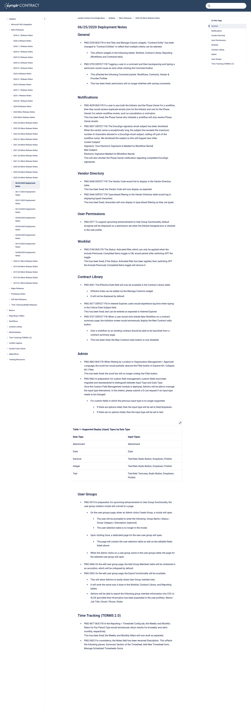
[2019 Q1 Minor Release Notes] (11, 283)
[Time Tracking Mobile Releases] (9, 305)
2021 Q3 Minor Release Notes (25, 150)
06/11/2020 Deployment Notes (25, 193)
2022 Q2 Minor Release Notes (25, 134)
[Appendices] (7, 354)
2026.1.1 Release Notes (23, 46)
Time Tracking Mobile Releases (24, 305)
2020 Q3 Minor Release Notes (25, 172)
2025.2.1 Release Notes (23, 79)
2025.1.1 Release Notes (23, 90)
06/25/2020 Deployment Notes (25, 184)
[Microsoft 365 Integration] (9, 24)
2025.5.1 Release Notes (23, 68)
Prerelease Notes (18, 294)
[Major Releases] (9, 288)
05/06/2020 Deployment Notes (25, 228)
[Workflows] (7, 321)
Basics (12, 310)
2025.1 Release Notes (22, 95)
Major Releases (17, 288)
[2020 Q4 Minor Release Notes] (11, 166)
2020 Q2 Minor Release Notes (25, 177)
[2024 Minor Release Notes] (11, 112)
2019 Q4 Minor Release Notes (25, 266)
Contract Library (15, 327)
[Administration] (7, 332)
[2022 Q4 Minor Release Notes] (11, 123)
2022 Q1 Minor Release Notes (25, 139)
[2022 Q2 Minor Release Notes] (11, 134)
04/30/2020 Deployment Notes (25, 236)
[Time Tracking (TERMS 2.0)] (7, 337)
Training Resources (17, 359)
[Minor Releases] (9, 30)
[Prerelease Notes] (9, 294)
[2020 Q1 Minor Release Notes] (11, 261)
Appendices (14, 354)
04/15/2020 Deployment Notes (25, 245)
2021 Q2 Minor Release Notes (25, 156)
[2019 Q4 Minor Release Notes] (11, 266)
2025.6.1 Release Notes (23, 52)
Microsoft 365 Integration (21, 24)
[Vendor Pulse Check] (7, 348)
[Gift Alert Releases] (9, 299)
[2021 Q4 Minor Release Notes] (11, 145)
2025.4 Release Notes (22, 74)
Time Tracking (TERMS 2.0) (20, 337)
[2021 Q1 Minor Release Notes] (11, 161)
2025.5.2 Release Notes (23, 63)
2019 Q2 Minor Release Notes (25, 277)
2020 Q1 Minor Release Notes (25, 261)
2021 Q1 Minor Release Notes (25, 161)
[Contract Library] (7, 326)
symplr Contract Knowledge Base (91, 18)
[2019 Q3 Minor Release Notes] (11, 272)
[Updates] (7, 19)
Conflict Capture (15, 343)
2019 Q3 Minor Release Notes (25, 272)
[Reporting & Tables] (7, 316)
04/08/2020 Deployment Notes (25, 254)
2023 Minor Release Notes (24, 117)
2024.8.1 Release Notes (23, 101)
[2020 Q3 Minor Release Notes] (11, 172)
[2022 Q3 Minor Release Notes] (11, 128)
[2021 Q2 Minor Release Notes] (11, 156)
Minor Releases (17, 30)
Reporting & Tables (16, 316)
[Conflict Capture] (7, 343)
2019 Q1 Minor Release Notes (25, 283)
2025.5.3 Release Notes (23, 57)
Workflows (13, 321)
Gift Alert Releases (19, 299)
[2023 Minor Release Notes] (11, 117)
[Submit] (209, 5)
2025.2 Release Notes (22, 84)
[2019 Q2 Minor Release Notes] (11, 277)
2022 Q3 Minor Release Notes (25, 128)
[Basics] (7, 310)
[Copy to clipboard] (76, 34)
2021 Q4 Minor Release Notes (25, 145)
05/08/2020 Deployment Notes (25, 219)
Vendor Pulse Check (17, 348)
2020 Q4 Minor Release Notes (25, 166)
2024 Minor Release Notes (24, 112)
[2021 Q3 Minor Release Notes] (11, 150)
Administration (15, 332)
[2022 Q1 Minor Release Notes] (11, 139)
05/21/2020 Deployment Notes (25, 202)
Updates (12, 19)
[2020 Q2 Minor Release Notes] (11, 177)
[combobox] (226, 6)
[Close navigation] (44, 18)
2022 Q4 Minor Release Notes (25, 123)
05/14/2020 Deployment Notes (25, 210)
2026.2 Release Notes (22, 41)
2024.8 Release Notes (22, 106)
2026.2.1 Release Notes (23, 35)
